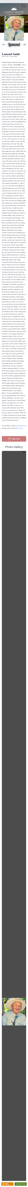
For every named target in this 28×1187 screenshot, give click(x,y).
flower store (19, 428)
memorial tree (21, 426)
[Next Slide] (24, 1011)
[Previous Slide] (3, 1011)
